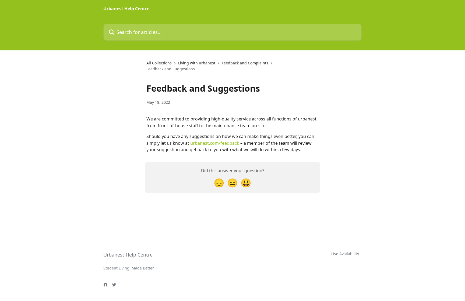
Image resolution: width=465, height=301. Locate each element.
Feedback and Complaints (245, 62)
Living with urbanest (196, 62)
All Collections (159, 62)
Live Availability (345, 253)
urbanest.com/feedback (214, 143)
